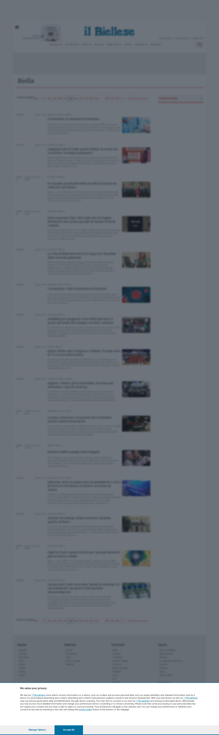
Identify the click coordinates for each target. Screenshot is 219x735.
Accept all (68, 729)
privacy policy (85, 709)
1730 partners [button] (38, 695)
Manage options (37, 729)
